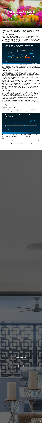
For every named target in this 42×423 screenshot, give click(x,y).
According (18, 95)
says (31, 75)
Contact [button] (21, 365)
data (5, 37)
